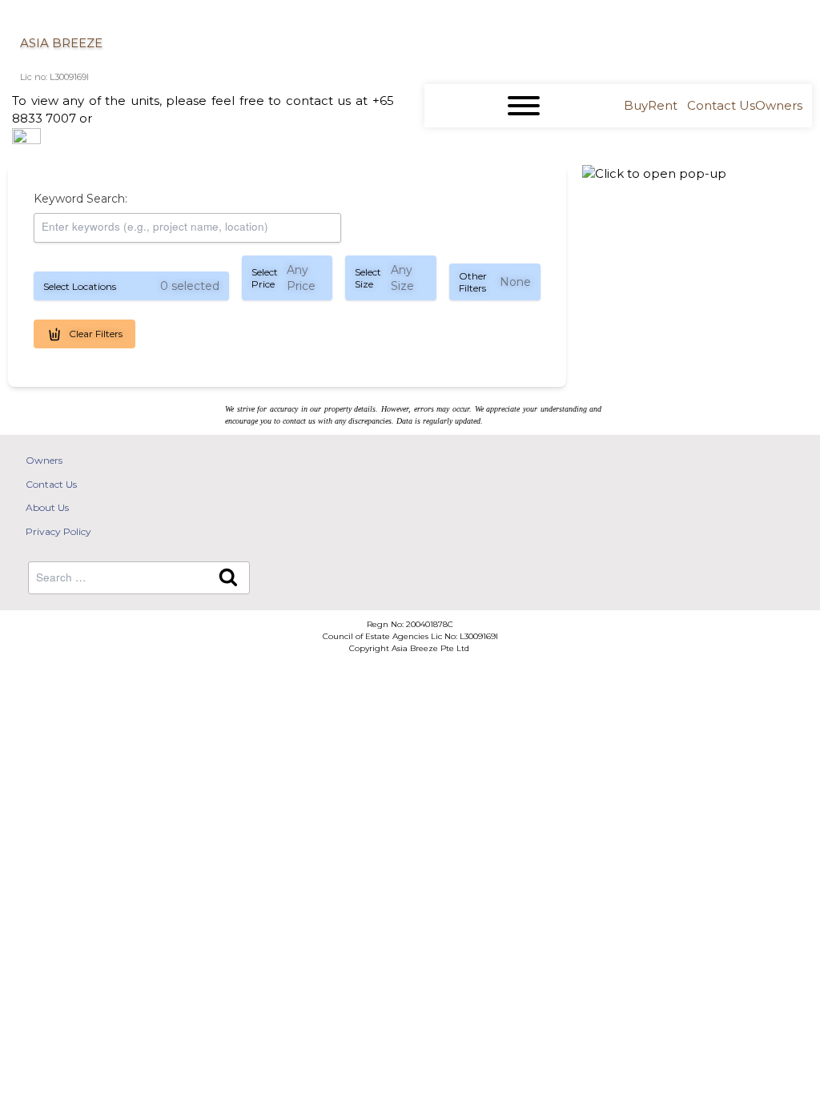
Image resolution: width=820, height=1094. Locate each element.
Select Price (283, 278)
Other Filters (495, 282)
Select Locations (131, 286)
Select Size (384, 278)
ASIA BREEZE (61, 42)
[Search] (228, 578)
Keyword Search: (80, 198)
